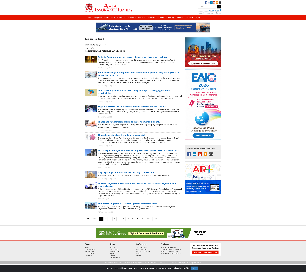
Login (197, 17)
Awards (141, 17)
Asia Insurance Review (168, 247)
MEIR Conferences (142, 249)
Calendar (150, 17)
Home (90, 17)
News (106, 17)
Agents (112, 254)
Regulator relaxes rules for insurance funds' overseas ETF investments (132, 106)
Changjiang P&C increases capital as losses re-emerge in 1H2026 (129, 121)
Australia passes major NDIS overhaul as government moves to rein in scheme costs (138, 150)
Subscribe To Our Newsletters (205, 252)
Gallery (138, 254)
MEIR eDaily (114, 249)
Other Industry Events (143, 252)
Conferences (131, 17)
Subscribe (202, 13)
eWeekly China (115, 252)
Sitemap (218, 13)
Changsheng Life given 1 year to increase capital (121, 135)
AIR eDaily (113, 247)
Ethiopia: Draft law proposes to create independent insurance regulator (132, 57)
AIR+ (113, 17)
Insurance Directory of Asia (170, 252)
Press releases (115, 258)
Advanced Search (215, 10)
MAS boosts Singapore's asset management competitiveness (127, 203)
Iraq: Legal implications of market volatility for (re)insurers (127, 172)
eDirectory (170, 17)
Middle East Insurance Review (171, 249)
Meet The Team (90, 249)
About (87, 247)
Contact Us (189, 17)
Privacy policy (89, 252)
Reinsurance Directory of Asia (171, 254)
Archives (120, 17)
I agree (194, 268)
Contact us (88, 256)
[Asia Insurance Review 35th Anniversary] (109, 7)
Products (179, 17)
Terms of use (89, 254)
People (112, 256)
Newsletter (210, 13)
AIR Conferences (141, 247)
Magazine (98, 17)
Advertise (160, 17)
